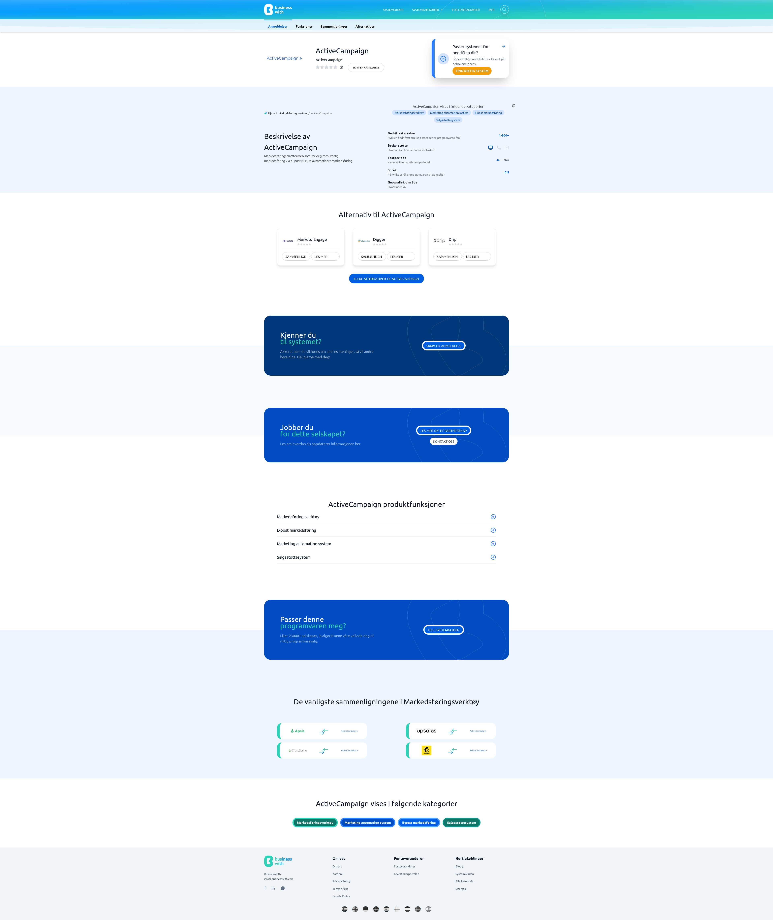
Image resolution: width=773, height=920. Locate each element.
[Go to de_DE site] (365, 909)
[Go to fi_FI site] (397, 909)
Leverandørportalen (406, 873)
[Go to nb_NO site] (344, 909)
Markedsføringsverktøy (293, 113)
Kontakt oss (443, 441)
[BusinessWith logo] (278, 9)
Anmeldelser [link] (278, 26)
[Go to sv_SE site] (418, 909)
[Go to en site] (428, 909)
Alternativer (365, 26)
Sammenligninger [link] (334, 26)
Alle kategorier (465, 881)
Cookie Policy (341, 896)
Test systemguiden (444, 630)
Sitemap (461, 888)
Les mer (321, 256)
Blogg (459, 866)
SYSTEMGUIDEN (393, 9)
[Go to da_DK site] (376, 909)
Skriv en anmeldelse (366, 67)
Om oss (337, 866)
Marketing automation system (449, 112)
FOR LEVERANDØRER (466, 9)
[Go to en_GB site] (355, 909)
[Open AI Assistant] (282, 888)
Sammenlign (295, 256)
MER (491, 9)
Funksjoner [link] (304, 26)
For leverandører (404, 866)
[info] (341, 67)
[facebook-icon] (265, 888)
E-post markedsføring (488, 112)
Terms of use (340, 888)
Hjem (271, 113)
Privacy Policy (341, 881)
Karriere (338, 873)
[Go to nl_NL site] (407, 909)
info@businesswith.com (278, 879)
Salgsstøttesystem (448, 120)
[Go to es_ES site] (386, 909)
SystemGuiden (465, 873)
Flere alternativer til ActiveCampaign (386, 279)
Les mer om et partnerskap (444, 430)
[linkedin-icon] (273, 888)
